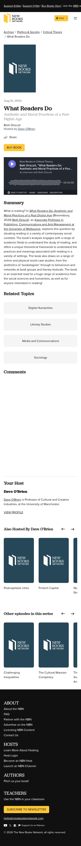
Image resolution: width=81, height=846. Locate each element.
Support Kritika (12, 6)
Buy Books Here (51, 6)
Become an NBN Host (18, 761)
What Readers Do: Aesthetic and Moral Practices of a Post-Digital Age (38, 213)
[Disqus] (40, 425)
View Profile (13, 512)
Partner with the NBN (17, 719)
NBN (76, 6)
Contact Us (11, 735)
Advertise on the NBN (18, 724)
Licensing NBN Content (19, 730)
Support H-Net (31, 6)
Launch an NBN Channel (20, 766)
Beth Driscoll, (21, 220)
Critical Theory (52, 32)
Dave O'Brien (26, 129)
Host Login (11, 755)
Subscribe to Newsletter (26, 809)
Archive (9, 32)
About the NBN (14, 709)
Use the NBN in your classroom (24, 799)
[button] (63, 529)
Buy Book (14, 147)
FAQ (6, 714)
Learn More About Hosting (21, 750)
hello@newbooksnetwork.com (24, 818)
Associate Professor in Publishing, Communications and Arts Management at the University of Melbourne (39, 224)
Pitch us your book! (16, 781)
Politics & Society (28, 32)
